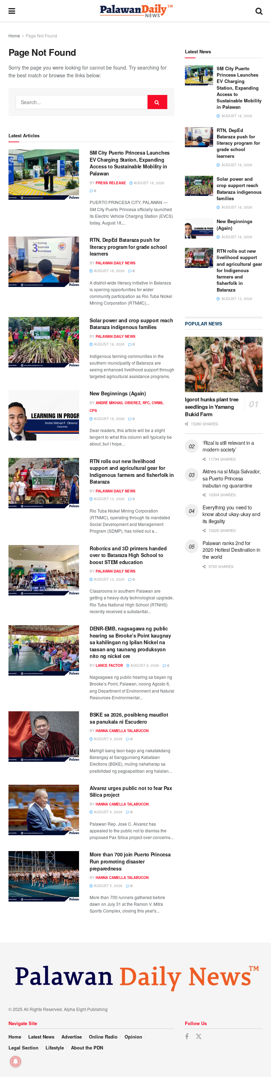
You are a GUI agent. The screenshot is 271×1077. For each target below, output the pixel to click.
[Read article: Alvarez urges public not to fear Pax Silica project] (43, 810)
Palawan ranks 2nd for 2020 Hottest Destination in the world (231, 549)
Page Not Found (41, 35)
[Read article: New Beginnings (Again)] (43, 415)
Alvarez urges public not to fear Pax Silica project (131, 791)
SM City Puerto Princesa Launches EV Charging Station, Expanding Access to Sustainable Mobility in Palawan (130, 163)
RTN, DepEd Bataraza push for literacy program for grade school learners (128, 246)
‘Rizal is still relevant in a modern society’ (228, 446)
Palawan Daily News (116, 263)
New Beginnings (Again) (118, 393)
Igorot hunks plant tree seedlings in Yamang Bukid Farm (212, 406)
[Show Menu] (11, 10)
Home (14, 35)
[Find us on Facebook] (186, 1037)
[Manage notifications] (15, 1061)
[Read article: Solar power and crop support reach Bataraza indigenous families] (43, 342)
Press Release (111, 182)
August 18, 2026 (148, 182)
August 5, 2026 (107, 885)
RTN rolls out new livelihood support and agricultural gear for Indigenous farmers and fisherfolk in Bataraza (132, 471)
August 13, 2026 (109, 498)
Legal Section (23, 1047)
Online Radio (103, 1036)
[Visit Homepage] (135, 11)
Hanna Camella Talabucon (122, 730)
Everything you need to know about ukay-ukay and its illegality (231, 514)
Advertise (71, 1036)
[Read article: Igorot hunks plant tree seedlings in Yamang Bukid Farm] (224, 364)
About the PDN (87, 1047)
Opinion (133, 1036)
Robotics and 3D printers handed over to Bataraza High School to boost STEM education (128, 555)
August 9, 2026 (144, 665)
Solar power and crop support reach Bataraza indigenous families (131, 324)
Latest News (41, 1036)
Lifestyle (55, 1047)
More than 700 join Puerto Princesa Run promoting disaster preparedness (130, 861)
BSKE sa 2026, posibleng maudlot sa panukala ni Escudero (129, 718)
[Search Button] (259, 10)
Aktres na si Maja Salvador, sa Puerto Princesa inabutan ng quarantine (231, 478)
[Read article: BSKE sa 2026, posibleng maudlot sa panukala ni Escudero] (43, 736)
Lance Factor (109, 665)
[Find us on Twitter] (198, 1037)
